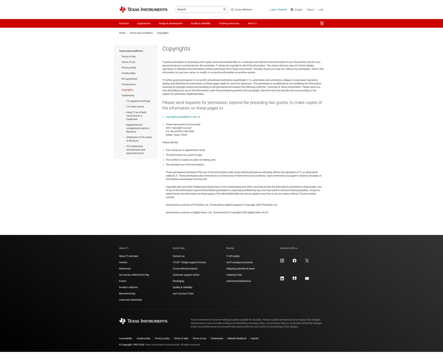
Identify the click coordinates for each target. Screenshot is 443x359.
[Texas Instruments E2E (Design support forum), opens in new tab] (294, 279)
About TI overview (128, 256)
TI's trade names (135, 106)
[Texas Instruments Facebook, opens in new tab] (294, 261)
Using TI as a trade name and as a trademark (136, 116)
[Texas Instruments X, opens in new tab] (307, 261)
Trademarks (127, 95)
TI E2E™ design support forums (189, 262)
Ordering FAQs (234, 274)
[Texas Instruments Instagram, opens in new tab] (282, 261)
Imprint (255, 338)
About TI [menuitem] (252, 23)
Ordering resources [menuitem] (229, 23)
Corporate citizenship (130, 299)
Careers (123, 262)
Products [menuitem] (124, 23)
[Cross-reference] (267, 23)
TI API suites (233, 256)
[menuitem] (322, 23)
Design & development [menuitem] (171, 23)
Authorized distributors (238, 281)
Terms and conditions (141, 33)
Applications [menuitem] (144, 23)
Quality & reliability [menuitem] (201, 23)
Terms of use (128, 62)
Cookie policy (128, 73)
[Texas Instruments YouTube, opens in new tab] (307, 279)
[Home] (143, 9)
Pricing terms (128, 84)
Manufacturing (127, 293)
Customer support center (186, 274)
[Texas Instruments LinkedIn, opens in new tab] (282, 279)
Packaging (178, 281)
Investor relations (128, 287)
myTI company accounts (239, 262)
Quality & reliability (182, 287)
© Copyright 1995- (131, 344)
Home (122, 33)
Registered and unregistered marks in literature (138, 128)
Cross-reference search (185, 268)
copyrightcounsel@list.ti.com (181, 116)
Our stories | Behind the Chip (134, 274)
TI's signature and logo (138, 101)
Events (122, 281)
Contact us (178, 256)
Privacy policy (128, 67)
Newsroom (125, 268)
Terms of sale (128, 56)
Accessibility (125, 338)
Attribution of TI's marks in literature (139, 139)
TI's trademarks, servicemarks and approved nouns (135, 150)
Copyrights (127, 90)
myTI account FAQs (183, 293)
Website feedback (237, 338)
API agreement (129, 78)
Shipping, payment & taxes (240, 268)
